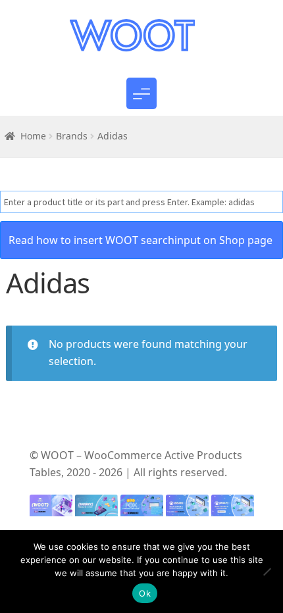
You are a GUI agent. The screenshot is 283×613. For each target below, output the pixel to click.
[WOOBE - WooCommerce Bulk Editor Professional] (187, 509)
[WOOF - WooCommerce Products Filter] (96, 509)
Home (33, 136)
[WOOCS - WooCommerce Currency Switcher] (141, 509)
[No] (266, 571)
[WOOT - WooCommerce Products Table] (51, 509)
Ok (145, 593)
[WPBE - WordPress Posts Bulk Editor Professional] (232, 509)
